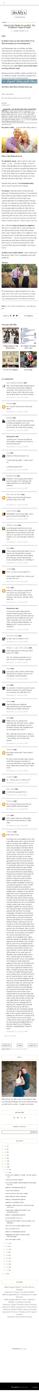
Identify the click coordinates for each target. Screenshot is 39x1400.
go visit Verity (10, 306)
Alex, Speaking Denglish (14, 383)
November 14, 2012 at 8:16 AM (17, 809)
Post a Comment (10, 1036)
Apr (7, 1261)
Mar (7, 1264)
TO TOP (35, 1387)
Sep (7, 1246)
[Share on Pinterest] (16, 316)
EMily (8, 587)
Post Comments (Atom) (19, 1049)
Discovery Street (12, 636)
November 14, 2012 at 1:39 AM (16, 795)
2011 (5, 1273)
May (7, 1258)
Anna (8, 685)
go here (26, 120)
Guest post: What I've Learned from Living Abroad (19, 1307)
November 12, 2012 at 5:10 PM (16, 542)
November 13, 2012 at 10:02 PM (17, 783)
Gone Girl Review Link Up (14, 1180)
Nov (7, 1172)
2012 (5, 1167)
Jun (7, 1255)
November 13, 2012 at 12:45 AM (17, 679)
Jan (7, 1270)
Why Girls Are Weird (13, 494)
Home (20, 1045)
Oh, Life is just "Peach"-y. (14, 1218)
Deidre (8, 701)
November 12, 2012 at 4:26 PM (17, 519)
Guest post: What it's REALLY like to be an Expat (19, 1309)
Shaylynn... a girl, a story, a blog (17, 648)
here (33, 111)
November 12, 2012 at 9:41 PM (16, 602)
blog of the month (13, 22)
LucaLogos (24, 1387)
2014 (5, 1161)
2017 (5, 1152)
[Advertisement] (19, 1368)
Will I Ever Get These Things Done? (17, 1226)
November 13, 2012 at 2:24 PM (16, 771)
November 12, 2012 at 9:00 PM (17, 581)
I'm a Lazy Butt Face (12, 1229)
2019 (5, 1146)
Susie (8, 548)
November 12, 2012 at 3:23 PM (16, 505)
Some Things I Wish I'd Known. (15, 1196)
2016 (5, 1155)
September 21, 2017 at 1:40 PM (17, 1031)
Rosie (8, 668)
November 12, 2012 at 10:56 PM (17, 641)
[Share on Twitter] (13, 316)
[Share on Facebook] (10, 316)
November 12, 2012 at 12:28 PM (17, 470)
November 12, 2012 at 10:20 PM (17, 629)
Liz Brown (10, 777)
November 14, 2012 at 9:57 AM (16, 825)
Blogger (24, 1349)
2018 (5, 1149)
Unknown (9, 749)
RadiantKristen (11, 476)
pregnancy (33, 22)
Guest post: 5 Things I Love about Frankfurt (19, 1292)
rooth (8, 815)
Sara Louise (10, 789)
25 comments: (28, 316)
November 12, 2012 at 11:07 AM (17, 397)
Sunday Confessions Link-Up (15, 1187)
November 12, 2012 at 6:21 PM (16, 563)
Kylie (8, 718)
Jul (7, 1252)
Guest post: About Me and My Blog (19, 1317)
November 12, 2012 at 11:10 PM (17, 662)
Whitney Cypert (12, 525)
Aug (7, 1249)
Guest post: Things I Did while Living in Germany (19, 1304)
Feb (7, 1267)
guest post (24, 22)
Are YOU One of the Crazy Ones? (16, 1193)
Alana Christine (11, 511)
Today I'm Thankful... (12, 1190)
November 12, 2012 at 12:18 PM (17, 430)
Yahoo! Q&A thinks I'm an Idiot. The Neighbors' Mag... (17, 1211)
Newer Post (6, 1045)
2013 (5, 1164)
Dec (7, 1169)
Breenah (9, 418)
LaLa (8, 453)
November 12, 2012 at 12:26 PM (17, 447)
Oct (7, 1243)
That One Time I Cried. (13, 1239)
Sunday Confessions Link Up (15, 1199)
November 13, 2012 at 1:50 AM (16, 712)
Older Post (32, 1045)
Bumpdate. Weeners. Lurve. (14, 1202)
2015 (5, 1158)
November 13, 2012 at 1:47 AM (16, 695)
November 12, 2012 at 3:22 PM (16, 488)
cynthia (8, 569)
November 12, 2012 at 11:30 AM (17, 412)
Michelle (9, 403)
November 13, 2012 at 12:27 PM (17, 743)
